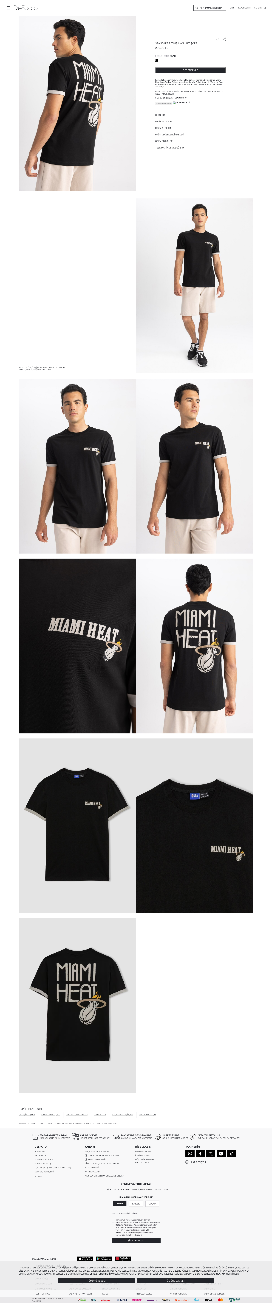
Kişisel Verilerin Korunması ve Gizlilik (104, 1176)
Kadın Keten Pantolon (80, 1294)
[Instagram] (221, 1153)
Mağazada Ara (164, 121)
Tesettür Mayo (42, 1294)
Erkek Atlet (100, 1115)
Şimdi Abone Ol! (136, 1240)
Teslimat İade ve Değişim (169, 147)
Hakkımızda (41, 1155)
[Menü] (8, 8)
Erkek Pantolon (147, 1115)
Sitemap (39, 1176)
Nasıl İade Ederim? (97, 1159)
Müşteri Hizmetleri (145, 1159)
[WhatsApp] (190, 1153)
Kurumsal (40, 1151)
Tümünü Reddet (96, 1280)
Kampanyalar (92, 1172)
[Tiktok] (231, 1153)
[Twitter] (210, 1153)
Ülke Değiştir (198, 1162)
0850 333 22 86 (142, 1162)
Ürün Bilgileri (163, 128)
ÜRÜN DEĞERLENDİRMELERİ (169, 134)
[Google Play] (104, 1259)
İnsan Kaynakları (44, 1159)
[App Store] (85, 1259)
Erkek (136, 1203)
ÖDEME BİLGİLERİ (164, 141)
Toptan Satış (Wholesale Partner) (53, 1167)
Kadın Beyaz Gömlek (214, 1294)
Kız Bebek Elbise (144, 1294)
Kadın (120, 1203)
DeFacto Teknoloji (44, 1172)
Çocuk (152, 1203)
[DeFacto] (25, 7)
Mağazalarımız (143, 1151)
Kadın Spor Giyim (178, 1294)
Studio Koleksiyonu (122, 1115)
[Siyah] (156, 60)
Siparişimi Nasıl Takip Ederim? (103, 1155)
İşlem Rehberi (92, 1167)
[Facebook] (200, 1153)
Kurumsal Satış (43, 1163)
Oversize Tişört (27, 1115)
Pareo (105, 1294)
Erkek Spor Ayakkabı (77, 1115)
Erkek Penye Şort (50, 1115)
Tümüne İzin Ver (175, 1280)
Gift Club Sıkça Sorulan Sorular (102, 1163)
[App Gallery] (123, 1259)
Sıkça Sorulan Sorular (97, 1151)
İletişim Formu (142, 1155)
